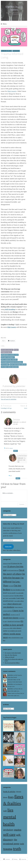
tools (22, 843)
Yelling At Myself (9, 657)
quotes (17, 829)
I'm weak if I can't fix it (8, 595)
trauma (7, 849)
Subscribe (8, 547)
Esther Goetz (11, 693)
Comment (21, 504)
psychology (8, 829)
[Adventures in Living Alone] (8, 772)
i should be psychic (14, 614)
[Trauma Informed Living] (19, 750)
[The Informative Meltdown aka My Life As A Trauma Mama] (19, 726)
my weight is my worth (14, 631)
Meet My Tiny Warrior (11, 655)
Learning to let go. (6, 406)
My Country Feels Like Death (13, 653)
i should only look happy (13, 621)
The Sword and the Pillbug (12, 663)
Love (24, 406)
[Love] (19, 762)
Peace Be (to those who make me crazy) (14, 660)
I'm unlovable (19, 593)
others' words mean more (10, 367)
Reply (15, 451)
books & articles (9, 791)
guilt (5, 811)
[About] (19, 773)
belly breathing (10, 309)
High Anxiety (11, 91)
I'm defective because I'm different (12, 362)
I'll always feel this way (10, 359)
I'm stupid (5, 364)
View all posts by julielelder (8, 399)
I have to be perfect (8, 357)
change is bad (6, 563)
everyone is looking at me (10, 355)
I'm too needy (11, 593)
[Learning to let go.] (8, 749)
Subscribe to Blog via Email (13, 524)
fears (11, 797)
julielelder (16, 51)
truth (17, 848)
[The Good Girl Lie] (19, 738)
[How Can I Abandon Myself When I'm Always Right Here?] (8, 737)
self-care (9, 834)
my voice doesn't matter (19, 364)
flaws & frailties (8, 350)
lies (17, 350)
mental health (7, 352)
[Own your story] (8, 726)
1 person (11, 448)
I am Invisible (12, 598)
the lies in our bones (14, 8)
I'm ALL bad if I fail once (13, 570)
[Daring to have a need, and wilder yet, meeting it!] (8, 761)
